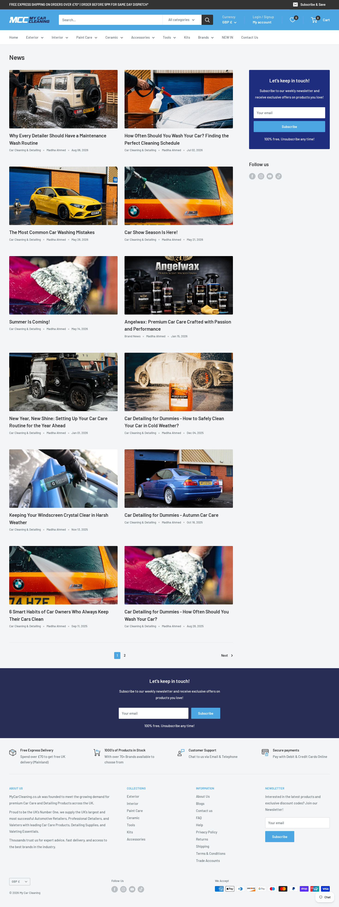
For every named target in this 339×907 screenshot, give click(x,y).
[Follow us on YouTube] (270, 175)
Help (199, 825)
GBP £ (16, 881)
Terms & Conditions (210, 853)
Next (224, 655)
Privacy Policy (206, 832)
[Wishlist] (292, 19)
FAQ (199, 818)
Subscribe (289, 126)
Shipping (202, 846)
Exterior (32, 37)
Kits (187, 37)
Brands (203, 37)
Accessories (140, 37)
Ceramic (111, 37)
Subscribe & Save (313, 4)
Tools (167, 37)
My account (262, 22)
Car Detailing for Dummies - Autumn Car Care (171, 515)
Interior (57, 37)
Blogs (200, 803)
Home (13, 37)
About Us (203, 796)
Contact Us (249, 37)
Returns (202, 839)
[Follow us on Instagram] (261, 175)
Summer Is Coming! (29, 321)
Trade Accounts (208, 860)
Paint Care (84, 37)
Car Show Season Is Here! (151, 232)
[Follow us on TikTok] (278, 175)
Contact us (204, 811)
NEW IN (227, 37)
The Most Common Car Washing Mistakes (52, 232)
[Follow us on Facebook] (252, 175)
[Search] (207, 20)
